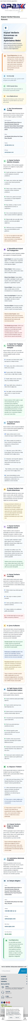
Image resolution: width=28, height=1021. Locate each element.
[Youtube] (9, 1002)
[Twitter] (4, 1002)
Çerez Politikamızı (10, 1014)
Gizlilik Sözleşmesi (15, 1013)
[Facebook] (2, 1002)
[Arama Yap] (21, 10)
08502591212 (8, 993)
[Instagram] (7, 1002)
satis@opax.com (8, 997)
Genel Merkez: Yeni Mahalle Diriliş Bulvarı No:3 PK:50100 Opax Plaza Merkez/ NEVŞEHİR (14, 988)
